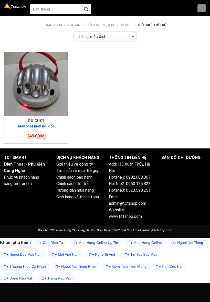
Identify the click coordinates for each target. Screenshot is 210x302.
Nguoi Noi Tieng (188, 243)
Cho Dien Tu (51, 243)
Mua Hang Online (146, 243)
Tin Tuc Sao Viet (142, 254)
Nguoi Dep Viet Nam (24, 254)
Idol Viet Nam (67, 254)
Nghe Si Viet (103, 254)
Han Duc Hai (170, 266)
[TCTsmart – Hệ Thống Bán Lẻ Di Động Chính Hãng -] (16, 6)
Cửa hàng (75, 25)
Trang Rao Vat (57, 278)
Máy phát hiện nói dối (36, 126)
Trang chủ (53, 25)
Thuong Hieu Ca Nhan (26, 266)
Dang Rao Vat (19, 278)
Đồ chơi (126, 25)
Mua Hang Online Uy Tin (96, 243)
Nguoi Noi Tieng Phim (77, 266)
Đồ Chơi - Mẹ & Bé (101, 25)
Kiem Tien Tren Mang (127, 266)
